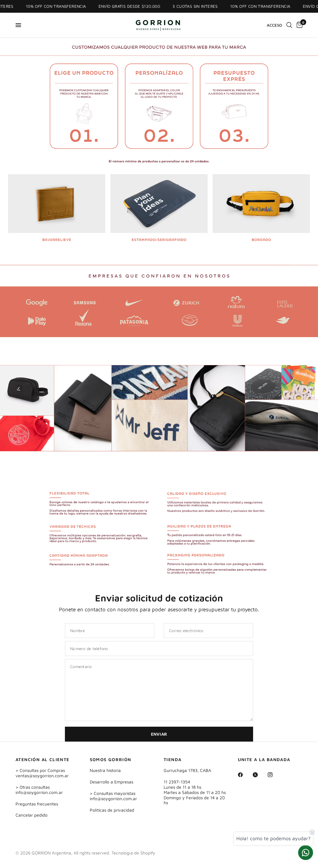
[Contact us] (305, 852)
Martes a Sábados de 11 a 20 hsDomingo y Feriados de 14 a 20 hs (195, 797)
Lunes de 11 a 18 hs (182, 787)
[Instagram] (274, 775)
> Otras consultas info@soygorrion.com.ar (39, 789)
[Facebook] (245, 775)
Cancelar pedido (32, 815)
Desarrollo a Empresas (111, 781)
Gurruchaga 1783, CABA (187, 770)
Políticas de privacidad (112, 810)
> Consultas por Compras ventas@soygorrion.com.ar (42, 773)
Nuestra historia (105, 770)
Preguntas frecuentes (37, 803)
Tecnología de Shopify (133, 852)
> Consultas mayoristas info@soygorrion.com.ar (113, 796)
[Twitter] (259, 775)
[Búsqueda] (289, 25)
